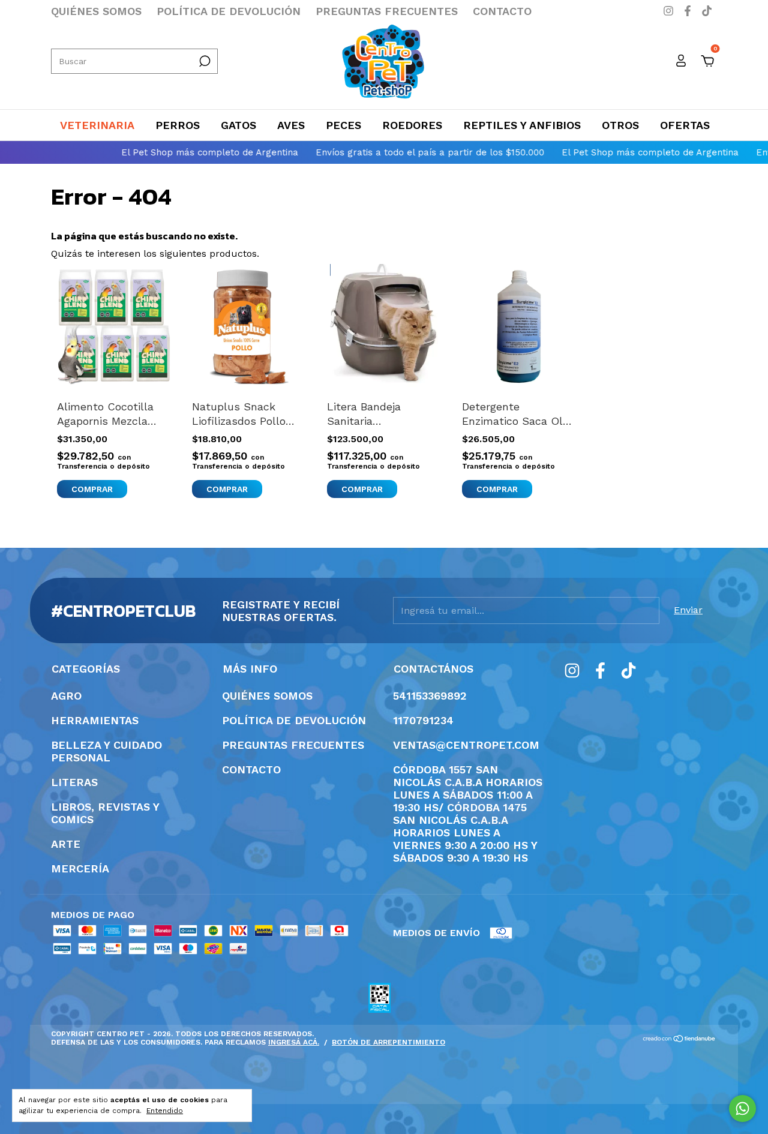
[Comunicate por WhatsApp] (742, 1108)
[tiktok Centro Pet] (706, 11)
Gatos (238, 125)
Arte (65, 844)
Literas (74, 782)
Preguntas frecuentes (387, 11)
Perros (177, 125)
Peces (343, 125)
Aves (291, 125)
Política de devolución (229, 11)
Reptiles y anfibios (522, 125)
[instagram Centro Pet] (670, 11)
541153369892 (430, 695)
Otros (620, 125)
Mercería (80, 868)
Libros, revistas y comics (105, 813)
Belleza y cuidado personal (106, 751)
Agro (66, 695)
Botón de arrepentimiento (388, 1042)
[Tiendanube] (679, 1039)
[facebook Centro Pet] (689, 11)
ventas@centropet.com (466, 745)
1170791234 (423, 720)
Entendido (164, 1110)
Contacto (502, 11)
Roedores (412, 125)
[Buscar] (204, 61)
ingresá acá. (293, 1042)
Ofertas (685, 125)
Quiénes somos (96, 11)
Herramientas (95, 720)
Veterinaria (97, 125)
